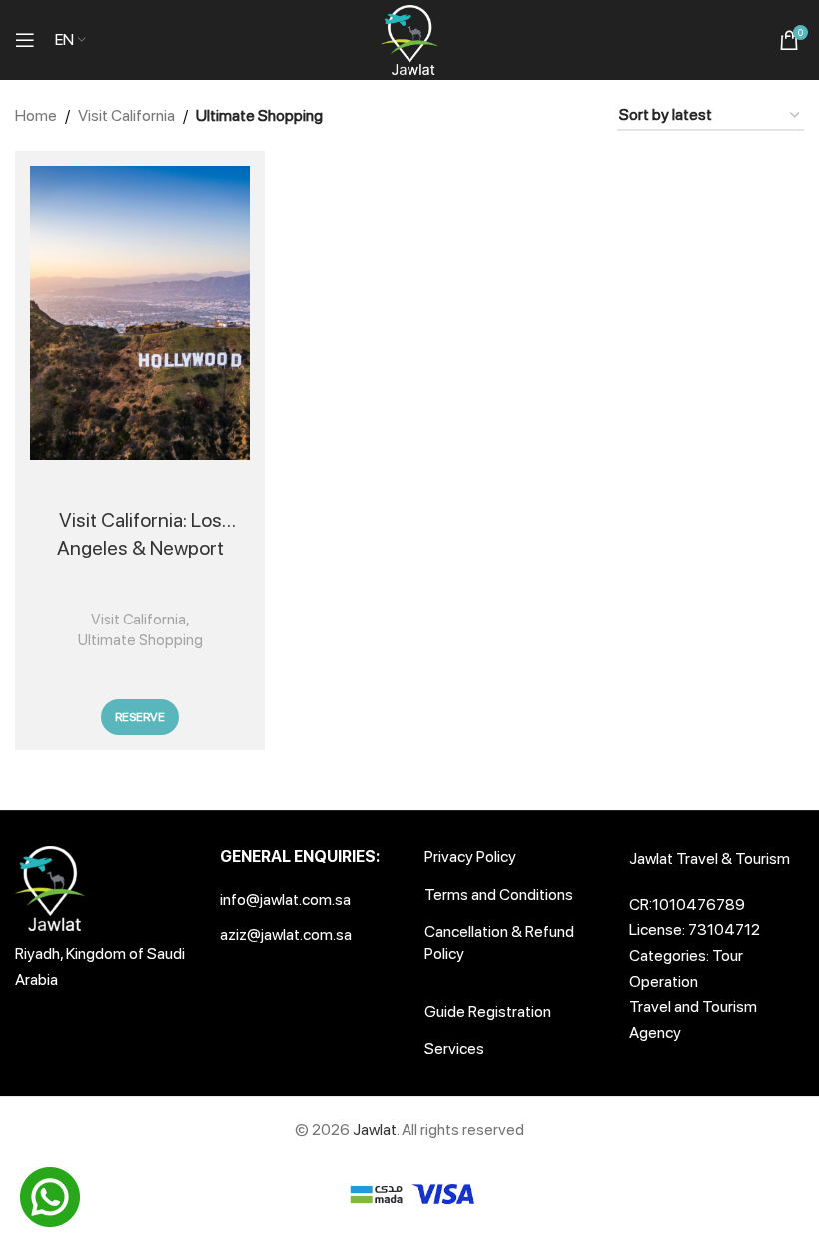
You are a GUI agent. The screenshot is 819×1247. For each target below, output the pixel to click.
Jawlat (375, 1129)
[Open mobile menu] (25, 40)
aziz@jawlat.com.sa (286, 934)
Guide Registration (487, 1011)
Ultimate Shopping (140, 640)
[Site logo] (409, 38)
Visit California (126, 115)
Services (454, 1048)
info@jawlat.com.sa (285, 899)
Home (36, 115)
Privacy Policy (470, 856)
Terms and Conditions (498, 894)
